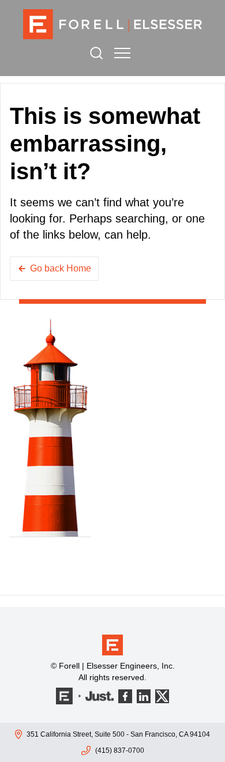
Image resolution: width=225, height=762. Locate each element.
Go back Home (60, 268)
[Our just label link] (85, 696)
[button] (122, 53)
